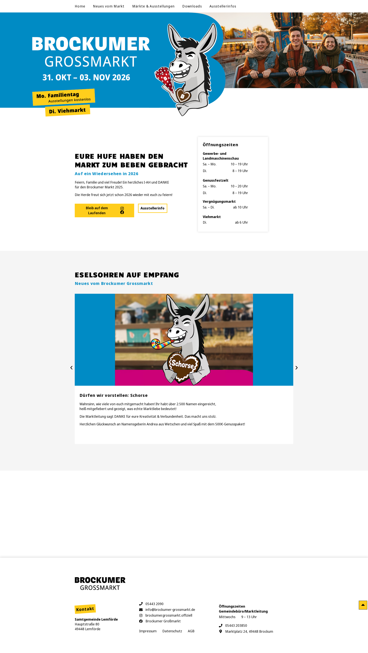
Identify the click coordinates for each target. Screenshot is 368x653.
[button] (71, 367)
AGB (191, 631)
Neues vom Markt (109, 6)
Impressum (148, 631)
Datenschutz (172, 631)
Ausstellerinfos (222, 6)
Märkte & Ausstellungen (153, 6)
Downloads (192, 6)
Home (80, 6)
